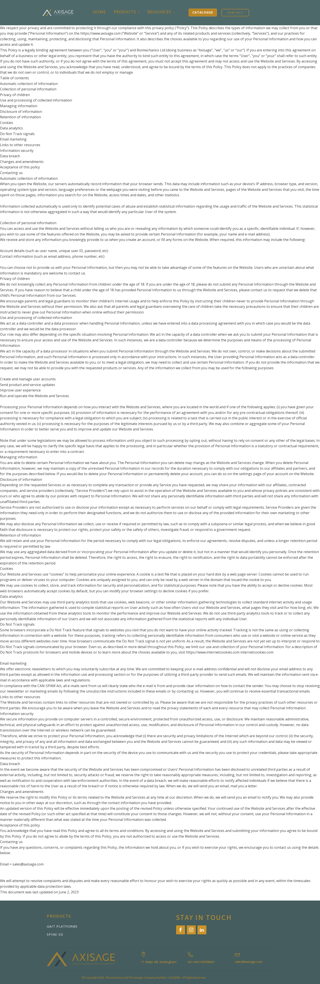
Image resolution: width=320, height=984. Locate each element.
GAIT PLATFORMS (62, 926)
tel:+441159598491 (201, 962)
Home (99, 11)
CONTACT (235, 12)
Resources (159, 11)
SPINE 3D (55, 934)
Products (125, 11)
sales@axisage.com (249, 962)
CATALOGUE (202, 12)
